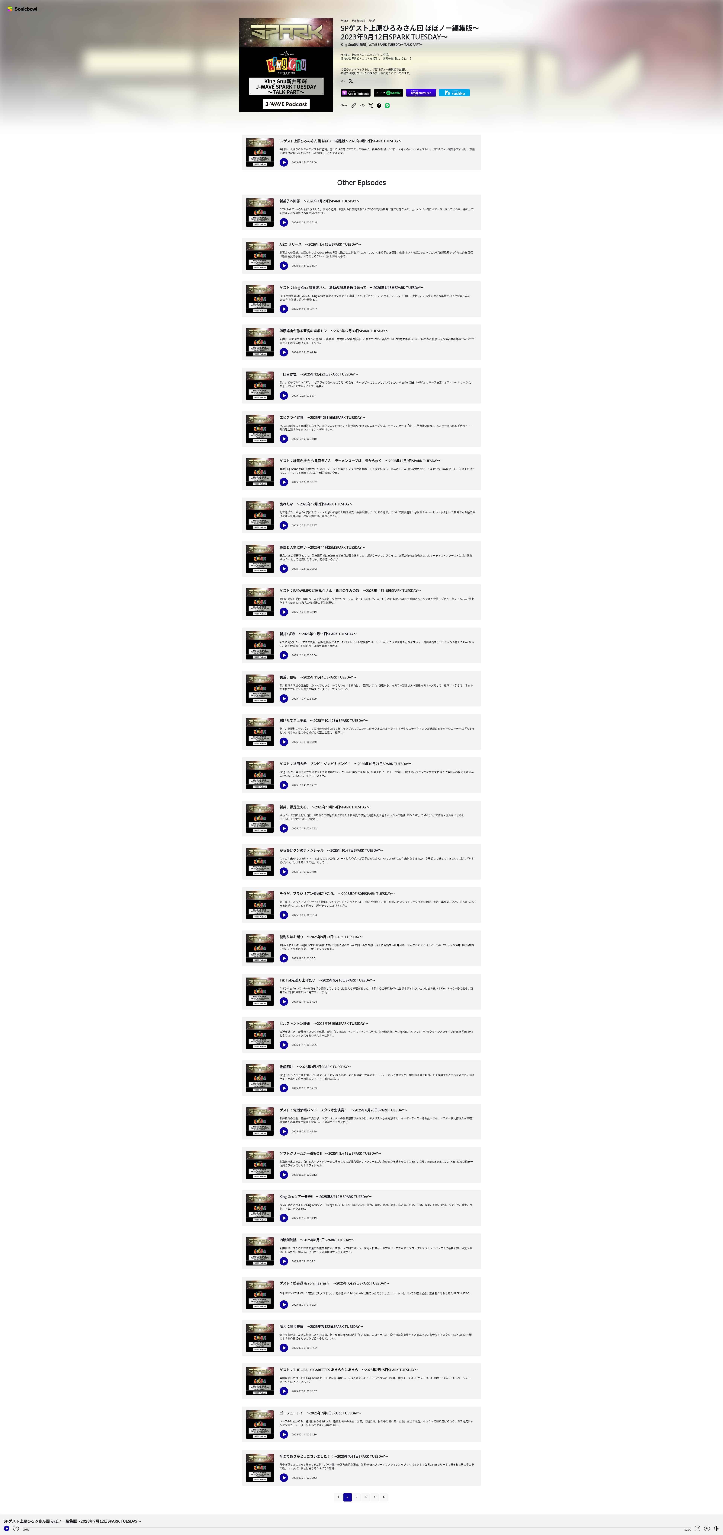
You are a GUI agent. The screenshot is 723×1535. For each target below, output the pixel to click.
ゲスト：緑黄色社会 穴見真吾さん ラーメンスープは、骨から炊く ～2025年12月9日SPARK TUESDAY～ (361, 460)
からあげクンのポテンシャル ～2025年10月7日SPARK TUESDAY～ (331, 850)
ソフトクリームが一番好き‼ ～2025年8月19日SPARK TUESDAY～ (330, 1153)
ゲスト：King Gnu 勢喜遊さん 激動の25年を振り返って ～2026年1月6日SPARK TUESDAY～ (352, 287)
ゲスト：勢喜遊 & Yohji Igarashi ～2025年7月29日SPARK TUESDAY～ (334, 1283)
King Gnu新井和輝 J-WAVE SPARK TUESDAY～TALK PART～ (382, 45)
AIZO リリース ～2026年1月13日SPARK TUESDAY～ (320, 244)
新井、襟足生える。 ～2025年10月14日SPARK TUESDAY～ (325, 807)
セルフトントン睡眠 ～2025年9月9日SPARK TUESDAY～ (324, 1023)
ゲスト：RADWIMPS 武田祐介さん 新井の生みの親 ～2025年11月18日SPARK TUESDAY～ (350, 590)
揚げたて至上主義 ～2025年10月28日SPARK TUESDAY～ (324, 720)
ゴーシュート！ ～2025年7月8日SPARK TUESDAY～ (320, 1413)
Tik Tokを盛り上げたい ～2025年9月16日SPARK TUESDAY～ (327, 980)
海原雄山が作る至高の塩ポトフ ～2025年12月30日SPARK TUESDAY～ (334, 331)
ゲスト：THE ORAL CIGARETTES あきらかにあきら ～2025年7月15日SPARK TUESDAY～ (349, 1369)
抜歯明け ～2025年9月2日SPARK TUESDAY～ (315, 1066)
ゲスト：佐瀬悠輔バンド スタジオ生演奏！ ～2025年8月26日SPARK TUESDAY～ (343, 1110)
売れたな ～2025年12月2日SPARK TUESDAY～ (316, 504)
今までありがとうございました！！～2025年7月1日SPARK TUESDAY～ (334, 1456)
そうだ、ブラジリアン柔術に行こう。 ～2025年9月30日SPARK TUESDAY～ (337, 893)
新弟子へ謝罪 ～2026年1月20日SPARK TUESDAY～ (320, 201)
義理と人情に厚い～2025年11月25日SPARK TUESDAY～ (322, 547)
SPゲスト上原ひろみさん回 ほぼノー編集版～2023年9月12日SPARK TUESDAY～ (341, 141)
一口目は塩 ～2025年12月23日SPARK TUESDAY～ (319, 374)
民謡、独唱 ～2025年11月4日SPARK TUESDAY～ (318, 677)
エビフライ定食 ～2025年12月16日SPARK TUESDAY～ (322, 417)
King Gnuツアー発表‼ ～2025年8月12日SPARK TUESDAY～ (326, 1196)
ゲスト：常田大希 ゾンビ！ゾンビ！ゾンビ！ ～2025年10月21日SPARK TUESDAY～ (346, 763)
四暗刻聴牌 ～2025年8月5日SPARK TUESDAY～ (317, 1240)
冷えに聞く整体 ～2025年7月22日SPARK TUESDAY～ (321, 1326)
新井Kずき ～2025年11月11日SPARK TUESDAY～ (318, 634)
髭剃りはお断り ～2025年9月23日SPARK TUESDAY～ (321, 937)
